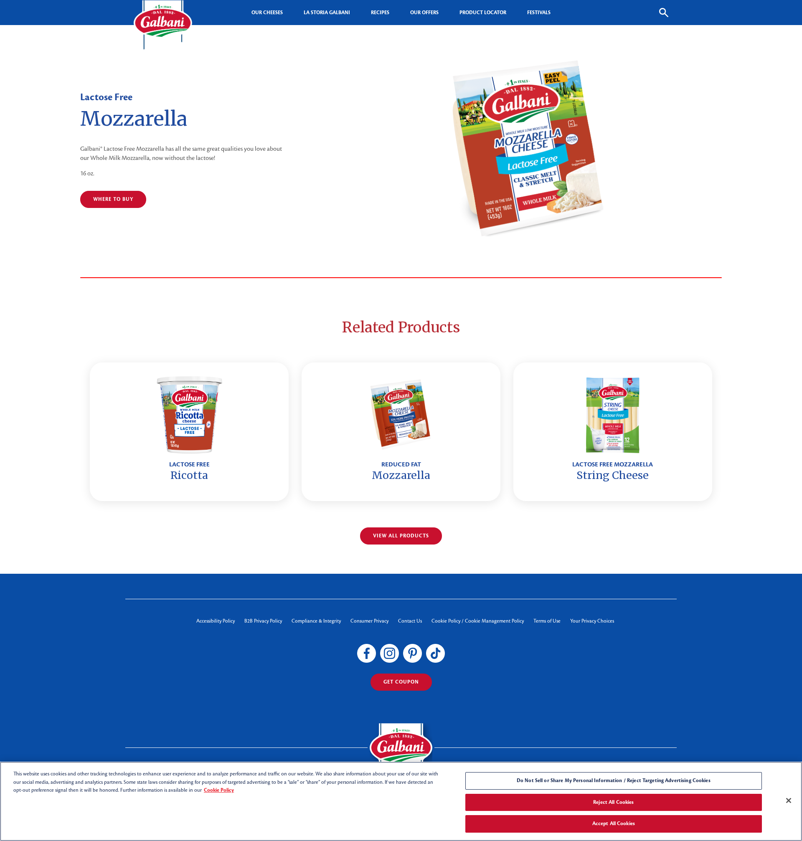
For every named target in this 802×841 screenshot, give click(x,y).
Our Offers (424, 12)
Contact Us (410, 621)
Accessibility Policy (215, 621)
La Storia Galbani (327, 12)
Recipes (380, 12)
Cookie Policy (219, 790)
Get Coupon (401, 682)
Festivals (539, 12)
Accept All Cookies (613, 823)
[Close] (788, 800)
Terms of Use (547, 621)
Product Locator (482, 12)
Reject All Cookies (613, 802)
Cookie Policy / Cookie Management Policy (477, 621)
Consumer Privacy (369, 621)
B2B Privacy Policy (263, 621)
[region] (401, 801)
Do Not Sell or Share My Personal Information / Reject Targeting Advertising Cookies (614, 780)
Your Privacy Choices (592, 621)
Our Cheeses (267, 12)
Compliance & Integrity (316, 621)
